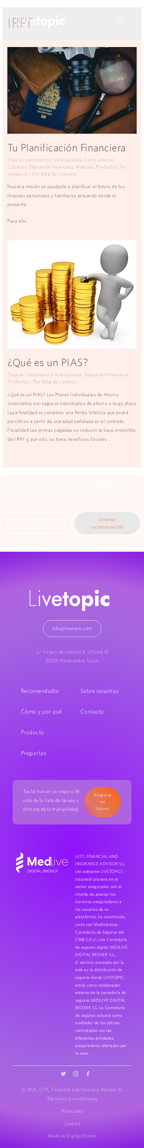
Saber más (36, 523)
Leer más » (19, 455)
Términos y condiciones (72, 1098)
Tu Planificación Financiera (66, 147)
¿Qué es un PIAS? (47, 362)
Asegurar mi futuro (102, 801)
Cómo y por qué (41, 711)
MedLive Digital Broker (72, 1136)
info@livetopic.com (72, 628)
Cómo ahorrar (99, 159)
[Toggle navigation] (120, 21)
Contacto (92, 711)
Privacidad (72, 1111)
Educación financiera (51, 167)
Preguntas (33, 753)
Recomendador (40, 691)
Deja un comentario (28, 159)
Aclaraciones (68, 159)
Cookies (72, 1123)
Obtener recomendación (107, 523)
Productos (106, 167)
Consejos (17, 167)
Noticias (84, 167)
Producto (32, 732)
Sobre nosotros (99, 691)
